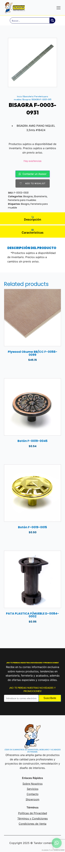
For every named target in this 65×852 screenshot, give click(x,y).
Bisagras (27, 99)
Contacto (32, 794)
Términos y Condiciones (32, 818)
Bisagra (25, 204)
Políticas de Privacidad (32, 813)
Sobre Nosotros (32, 783)
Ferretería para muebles (22, 200)
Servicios (32, 788)
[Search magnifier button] (52, 20)
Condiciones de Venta (32, 823)
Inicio (19, 96)
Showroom (32, 799)
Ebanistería (28, 96)
